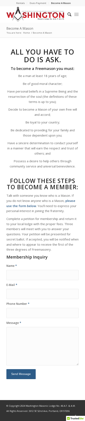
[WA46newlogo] (35, 14)
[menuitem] (20, 3)
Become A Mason (61, 3)
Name (11, 266)
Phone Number (18, 304)
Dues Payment (38, 3)
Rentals (20, 3)
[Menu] (76, 14)
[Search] (67, 14)
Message (13, 323)
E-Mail (11, 285)
